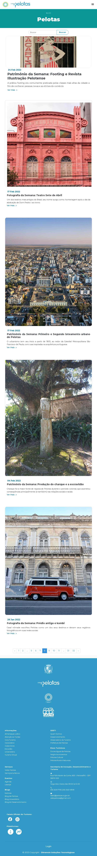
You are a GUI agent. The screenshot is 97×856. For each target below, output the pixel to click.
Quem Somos (56, 734)
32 (73, 651)
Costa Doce (10, 746)
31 (68, 651)
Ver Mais (11, 90)
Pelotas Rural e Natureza (60, 760)
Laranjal (8, 785)
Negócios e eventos (58, 754)
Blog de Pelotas (11, 796)
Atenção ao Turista (12, 737)
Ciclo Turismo (10, 740)
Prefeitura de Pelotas (59, 743)
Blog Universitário (12, 799)
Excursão (8, 749)
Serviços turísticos (12, 773)
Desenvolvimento (57, 737)
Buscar (62, 32)
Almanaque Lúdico (12, 734)
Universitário (10, 752)
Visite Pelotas (10, 770)
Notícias (8, 793)
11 (59, 651)
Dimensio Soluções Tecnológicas (58, 852)
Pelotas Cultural (56, 757)
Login (48, 846)
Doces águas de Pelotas (60, 751)
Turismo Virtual (11, 755)
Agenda (8, 782)
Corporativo (10, 743)
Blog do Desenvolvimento (15, 802)
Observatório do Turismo (60, 740)
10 (54, 651)
